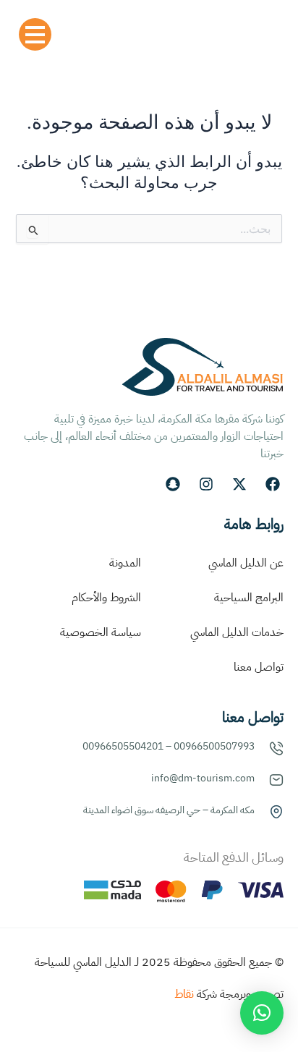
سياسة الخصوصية (100, 632)
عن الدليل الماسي (246, 563)
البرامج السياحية (249, 597)
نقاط (184, 994)
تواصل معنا (259, 667)
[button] (262, 1013)
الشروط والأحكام (106, 597)
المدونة (125, 563)
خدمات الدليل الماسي (237, 632)
